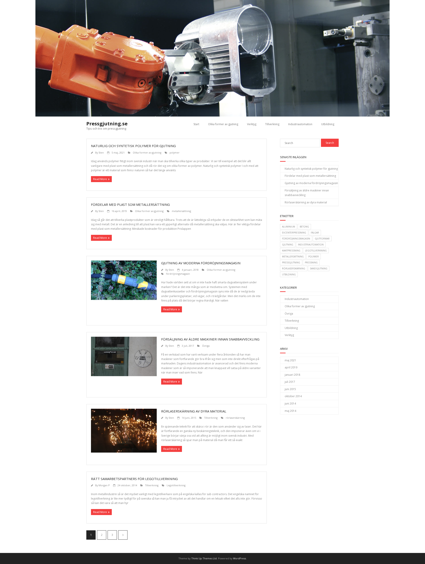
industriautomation (311, 244)
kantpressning (291, 250)
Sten (101, 152)
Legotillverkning (176, 485)
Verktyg (251, 124)
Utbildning (327, 124)
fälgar (315, 232)
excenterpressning (294, 232)
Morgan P (104, 485)
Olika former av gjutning (223, 124)
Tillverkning (272, 124)
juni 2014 (290, 403)
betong (304, 226)
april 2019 (291, 367)
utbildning (289, 274)
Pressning (311, 262)
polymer (175, 152)
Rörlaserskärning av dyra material (193, 411)
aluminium (288, 226)
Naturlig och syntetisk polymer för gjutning (133, 146)
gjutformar (322, 238)
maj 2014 (290, 411)
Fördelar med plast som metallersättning (130, 204)
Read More (100, 179)
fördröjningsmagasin (178, 273)
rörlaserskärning (235, 417)
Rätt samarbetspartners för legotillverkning (134, 478)
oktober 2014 (293, 396)
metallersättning (181, 211)
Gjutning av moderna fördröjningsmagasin (200, 263)
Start (196, 124)
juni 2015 (290, 389)
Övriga (206, 345)
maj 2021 (290, 360)
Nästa (123, 535)
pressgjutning (291, 262)
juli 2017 (290, 382)
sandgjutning (318, 268)
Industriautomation (300, 124)
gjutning (287, 244)
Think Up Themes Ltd (204, 558)
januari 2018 (292, 375)
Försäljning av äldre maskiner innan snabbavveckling (210, 339)
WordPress (239, 558)
